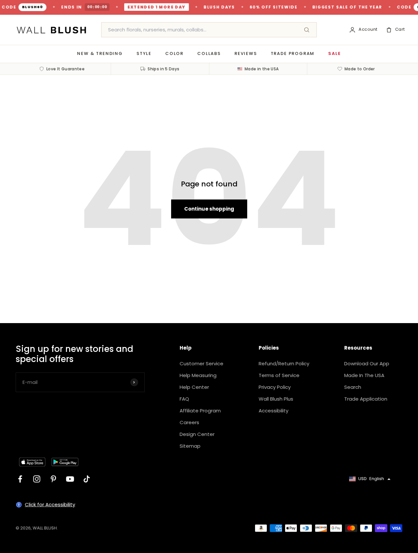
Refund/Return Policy (284, 363)
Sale (334, 53)
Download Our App (366, 363)
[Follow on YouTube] (70, 479)
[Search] (306, 29)
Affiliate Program (200, 410)
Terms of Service (279, 375)
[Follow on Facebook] (20, 479)
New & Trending (99, 53)
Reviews (245, 53)
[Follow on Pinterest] (53, 479)
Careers (189, 422)
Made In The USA (364, 375)
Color (174, 53)
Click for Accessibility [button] (50, 504)
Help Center (194, 387)
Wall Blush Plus (276, 398)
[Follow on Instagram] (36, 479)
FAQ (184, 398)
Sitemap (190, 445)
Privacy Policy (275, 387)
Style (144, 53)
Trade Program (293, 53)
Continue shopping (209, 208)
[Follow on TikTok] (86, 479)
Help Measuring (198, 375)
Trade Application (365, 398)
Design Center (197, 434)
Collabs (209, 53)
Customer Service (201, 363)
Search (352, 387)
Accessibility (273, 410)
